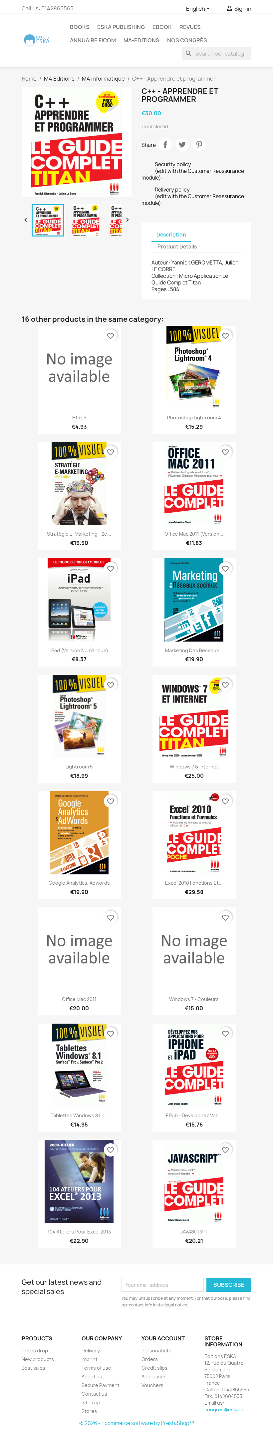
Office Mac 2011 (79, 999)
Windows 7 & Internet (194, 766)
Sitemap (91, 1402)
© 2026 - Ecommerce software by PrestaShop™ (136, 1423)
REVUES (190, 27)
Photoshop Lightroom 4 (194, 417)
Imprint (90, 1359)
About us (92, 1376)
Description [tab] (171, 234)
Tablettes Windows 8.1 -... (79, 1115)
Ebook (162, 27)
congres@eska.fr (224, 1409)
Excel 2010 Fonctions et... (194, 883)
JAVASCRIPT (194, 1231)
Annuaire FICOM (93, 40)
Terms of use (96, 1368)
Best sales (33, 1368)
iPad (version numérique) (79, 650)
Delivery (91, 1350)
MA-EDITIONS (141, 40)
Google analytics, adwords (79, 883)
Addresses (153, 1376)
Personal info (156, 1350)
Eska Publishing (121, 27)
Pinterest (199, 144)
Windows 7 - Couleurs (194, 999)
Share (165, 144)
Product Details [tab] (177, 246)
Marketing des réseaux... (194, 650)
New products (38, 1359)
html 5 (79, 417)
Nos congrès (187, 40)
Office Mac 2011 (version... (193, 534)
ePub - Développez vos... (194, 1115)
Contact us (94, 1394)
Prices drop (35, 1350)
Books (80, 27)
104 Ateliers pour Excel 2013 (79, 1231)
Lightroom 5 (79, 766)
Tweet (182, 144)
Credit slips (154, 1368)
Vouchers (152, 1385)
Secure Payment (101, 1385)
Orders (149, 1359)
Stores (89, 1411)
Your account (163, 1338)
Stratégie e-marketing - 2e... (79, 534)
